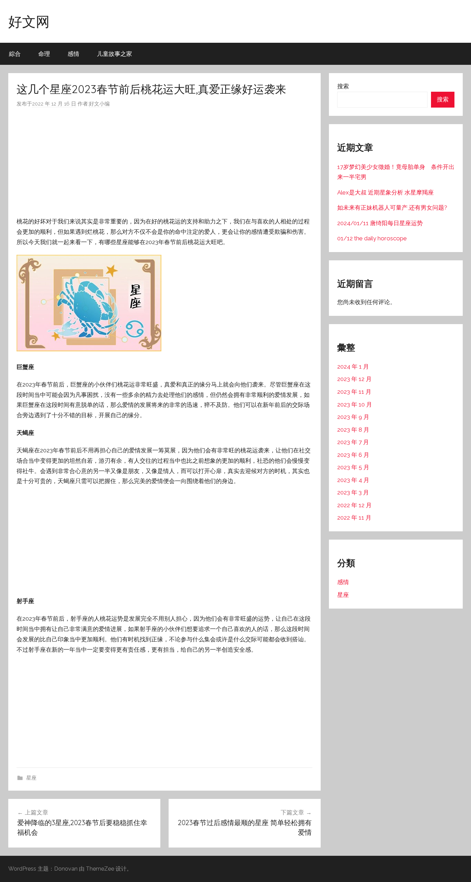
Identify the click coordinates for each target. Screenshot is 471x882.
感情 (73, 53)
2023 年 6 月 (353, 454)
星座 (31, 778)
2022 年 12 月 (354, 505)
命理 (44, 53)
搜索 (343, 86)
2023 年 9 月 (353, 416)
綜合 (15, 53)
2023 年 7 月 (353, 442)
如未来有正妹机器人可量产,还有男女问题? (392, 207)
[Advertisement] (164, 162)
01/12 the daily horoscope (372, 238)
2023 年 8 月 (353, 429)
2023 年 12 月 (354, 378)
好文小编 (99, 104)
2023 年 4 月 (353, 480)
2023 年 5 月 (353, 467)
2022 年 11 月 (354, 517)
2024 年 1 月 (353, 366)
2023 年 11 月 (354, 391)
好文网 (29, 21)
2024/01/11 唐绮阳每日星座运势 (380, 223)
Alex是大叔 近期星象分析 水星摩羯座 (385, 192)
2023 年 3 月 (353, 492)
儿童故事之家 (114, 53)
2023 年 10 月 (354, 404)
